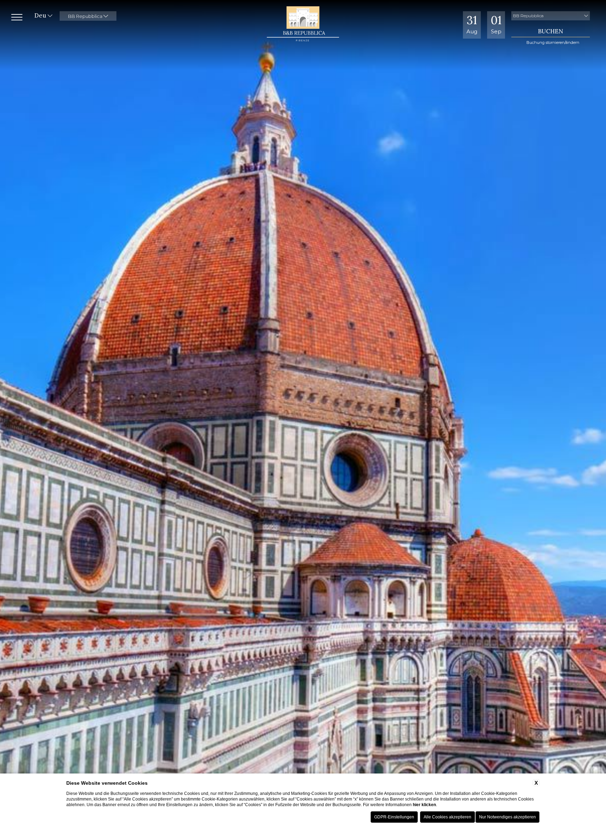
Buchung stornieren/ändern (552, 43)
